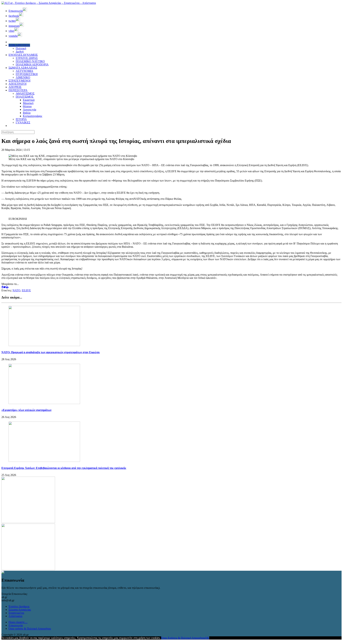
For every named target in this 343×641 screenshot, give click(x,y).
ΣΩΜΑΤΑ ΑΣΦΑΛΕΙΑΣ (23, 67)
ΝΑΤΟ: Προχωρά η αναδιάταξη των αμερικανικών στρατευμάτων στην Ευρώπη (50, 352)
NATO (16, 290)
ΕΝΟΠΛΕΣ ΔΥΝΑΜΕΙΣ (23, 54)
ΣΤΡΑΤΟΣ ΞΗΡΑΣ (27, 58)
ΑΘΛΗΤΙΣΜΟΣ (25, 93)
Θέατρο (27, 106)
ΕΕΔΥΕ (26, 290)
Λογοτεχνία (29, 109)
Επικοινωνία (16, 625)
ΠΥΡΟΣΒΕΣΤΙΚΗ (27, 74)
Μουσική (28, 103)
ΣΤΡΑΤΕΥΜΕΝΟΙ (19, 80)
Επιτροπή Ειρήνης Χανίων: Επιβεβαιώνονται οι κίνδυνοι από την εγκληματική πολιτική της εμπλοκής (63, 467)
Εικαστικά (28, 99)
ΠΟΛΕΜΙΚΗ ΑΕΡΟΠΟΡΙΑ (32, 64)
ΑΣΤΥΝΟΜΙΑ (24, 70)
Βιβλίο (27, 112)
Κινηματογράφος (32, 116)
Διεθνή (20, 51)
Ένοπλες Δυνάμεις (19, 606)
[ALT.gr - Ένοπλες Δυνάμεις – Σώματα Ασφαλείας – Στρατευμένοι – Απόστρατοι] (48, 2)
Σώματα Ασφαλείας (20, 609)
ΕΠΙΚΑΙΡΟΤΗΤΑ (19, 45)
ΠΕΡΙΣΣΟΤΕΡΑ (18, 90)
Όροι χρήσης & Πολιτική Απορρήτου (30, 628)
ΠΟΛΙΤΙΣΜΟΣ (24, 96)
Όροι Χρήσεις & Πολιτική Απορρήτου (183, 637)
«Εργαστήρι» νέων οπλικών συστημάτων (26, 410)
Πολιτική (21, 48)
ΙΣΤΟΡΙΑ (21, 119)
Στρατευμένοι (16, 612)
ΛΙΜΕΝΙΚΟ (23, 77)
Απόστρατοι (15, 616)
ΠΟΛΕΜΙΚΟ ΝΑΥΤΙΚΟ (30, 61)
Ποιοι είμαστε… (18, 622)
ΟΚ (207, 637)
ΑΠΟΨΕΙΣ (15, 87)
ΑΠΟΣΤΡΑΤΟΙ (17, 83)
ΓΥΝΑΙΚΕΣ (23, 122)
